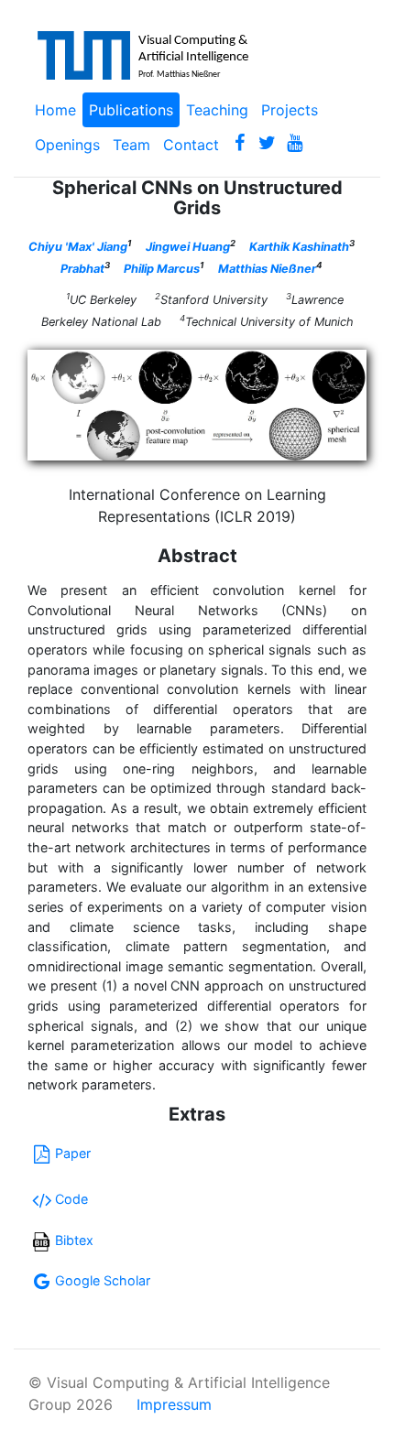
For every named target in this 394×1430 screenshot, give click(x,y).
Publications (131, 110)
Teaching (217, 110)
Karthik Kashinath (299, 247)
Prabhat (82, 269)
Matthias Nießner (267, 269)
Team (131, 144)
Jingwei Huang (188, 247)
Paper (73, 1153)
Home (55, 110)
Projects (289, 110)
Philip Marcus (162, 269)
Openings (67, 144)
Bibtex (74, 1240)
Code (71, 1199)
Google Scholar (102, 1280)
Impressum (174, 1404)
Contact (191, 144)
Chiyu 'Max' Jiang (77, 247)
